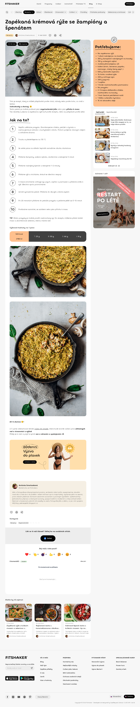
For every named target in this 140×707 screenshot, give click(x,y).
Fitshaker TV (81, 4)
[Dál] (133, 12)
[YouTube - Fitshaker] (19, 697)
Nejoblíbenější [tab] (111, 112)
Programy (48, 4)
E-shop (99, 4)
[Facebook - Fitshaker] (7, 697)
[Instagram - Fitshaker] (13, 697)
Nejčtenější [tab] (100, 112)
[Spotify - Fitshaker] (24, 697)
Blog (91, 4)
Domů (39, 4)
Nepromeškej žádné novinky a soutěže (19, 664)
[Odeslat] (32, 668)
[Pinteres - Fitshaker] (30, 697)
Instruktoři (68, 4)
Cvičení (58, 4)
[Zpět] (12, 12)
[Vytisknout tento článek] (55, 35)
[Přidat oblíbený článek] (50, 35)
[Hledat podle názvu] (7, 12)
